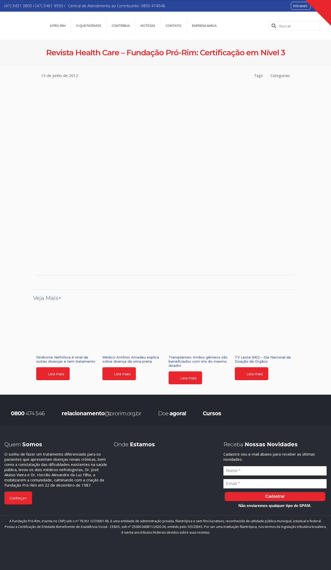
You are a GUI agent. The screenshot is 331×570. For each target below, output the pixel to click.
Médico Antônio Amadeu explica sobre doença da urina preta (130, 359)
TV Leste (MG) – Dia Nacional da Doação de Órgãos (263, 359)
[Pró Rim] (20, 26)
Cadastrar (275, 496)
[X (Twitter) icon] (161, 554)
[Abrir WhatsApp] (318, 557)
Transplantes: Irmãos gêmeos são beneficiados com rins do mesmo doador (198, 361)
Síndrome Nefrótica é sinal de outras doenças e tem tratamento (65, 359)
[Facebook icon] (153, 554)
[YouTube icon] (169, 554)
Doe (172, 413)
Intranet (300, 5)
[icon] (177, 554)
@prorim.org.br (101, 413)
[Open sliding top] (318, 13)
